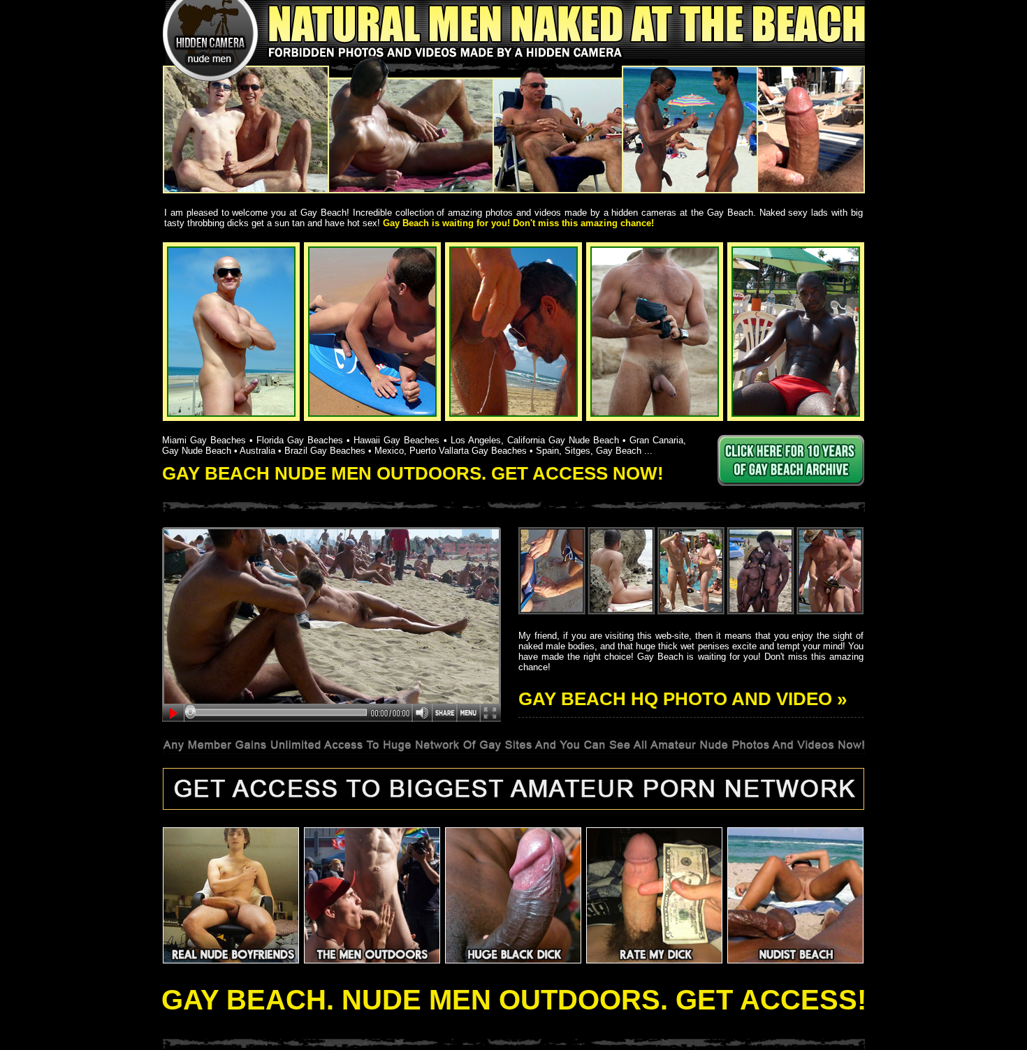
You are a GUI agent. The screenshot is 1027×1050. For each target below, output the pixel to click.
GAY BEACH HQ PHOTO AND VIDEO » (682, 698)
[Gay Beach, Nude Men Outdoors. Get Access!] (514, 96)
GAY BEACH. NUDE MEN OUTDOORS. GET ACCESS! (513, 999)
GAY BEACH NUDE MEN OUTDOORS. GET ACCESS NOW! (413, 473)
